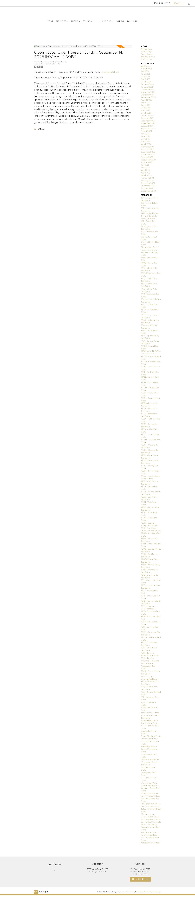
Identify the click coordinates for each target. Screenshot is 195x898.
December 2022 (148, 183)
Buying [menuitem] (74, 21)
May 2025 (145, 108)
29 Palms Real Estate (150, 213)
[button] (189, 4)
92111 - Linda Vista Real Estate (51, 64)
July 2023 (145, 165)
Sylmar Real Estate (149, 832)
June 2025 (145, 105)
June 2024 (145, 136)
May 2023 (145, 170)
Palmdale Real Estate (150, 806)
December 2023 (148, 152)
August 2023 (146, 162)
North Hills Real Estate (150, 796)
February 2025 (147, 116)
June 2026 (145, 74)
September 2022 (148, 191)
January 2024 (147, 149)
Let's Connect (140, 879)
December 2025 (148, 90)
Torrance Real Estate (150, 835)
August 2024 (146, 131)
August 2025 (146, 100)
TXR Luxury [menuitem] (132, 21)
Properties (61, 21)
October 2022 (147, 188)
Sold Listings (146, 59)
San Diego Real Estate (150, 819)
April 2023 (145, 173)
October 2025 (147, 95)
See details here (110, 72)
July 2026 (145, 71)
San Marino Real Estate (151, 822)
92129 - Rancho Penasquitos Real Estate (148, 666)
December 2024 (148, 121)
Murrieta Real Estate (149, 793)
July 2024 (145, 134)
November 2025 (148, 92)
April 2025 (145, 110)
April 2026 (145, 79)
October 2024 (147, 126)
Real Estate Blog (148, 57)
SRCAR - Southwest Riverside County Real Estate (150, 827)
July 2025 (145, 103)
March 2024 (146, 144)
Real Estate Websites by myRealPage (148, 892)
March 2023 (146, 175)
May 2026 (145, 77)
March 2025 (146, 113)
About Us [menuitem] (106, 21)
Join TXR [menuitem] (120, 21)
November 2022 (148, 186)
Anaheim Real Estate (150, 713)
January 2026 (147, 87)
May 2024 (145, 139)
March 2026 (146, 82)
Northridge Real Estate (150, 804)
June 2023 (145, 168)
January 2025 (147, 118)
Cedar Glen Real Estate (151, 736)
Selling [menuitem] (86, 21)
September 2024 (148, 129)
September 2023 (148, 160)
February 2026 (147, 84)
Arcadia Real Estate (149, 721)
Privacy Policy (130, 892)
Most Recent (146, 66)
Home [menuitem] (50, 21)
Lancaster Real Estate (150, 760)
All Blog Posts (146, 49)
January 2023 (147, 181)
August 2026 (146, 69)
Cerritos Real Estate (149, 739)
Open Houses (146, 54)
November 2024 (148, 123)
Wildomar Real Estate (150, 843)
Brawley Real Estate (149, 723)
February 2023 (147, 178)
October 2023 (147, 157)
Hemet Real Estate (149, 747)
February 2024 (147, 147)
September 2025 (148, 97)
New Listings (146, 52)
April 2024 (145, 142)
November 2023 (148, 155)
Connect (177, 3)
